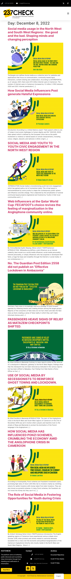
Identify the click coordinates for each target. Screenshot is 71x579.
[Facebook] (28, 568)
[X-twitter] (33, 568)
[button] (53, 13)
